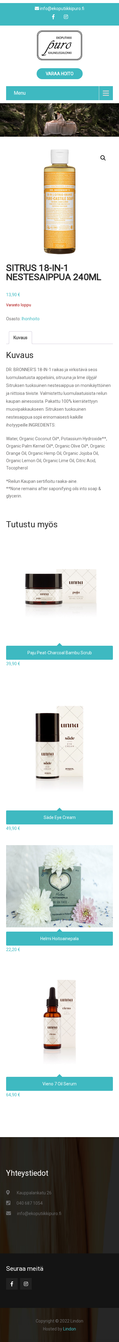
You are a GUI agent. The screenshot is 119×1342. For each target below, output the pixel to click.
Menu (20, 93)
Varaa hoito (60, 73)
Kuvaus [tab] (20, 337)
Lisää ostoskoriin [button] (60, 572)
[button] (103, 158)
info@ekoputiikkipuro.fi (39, 1213)
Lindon (69, 1328)
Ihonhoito (31, 318)
